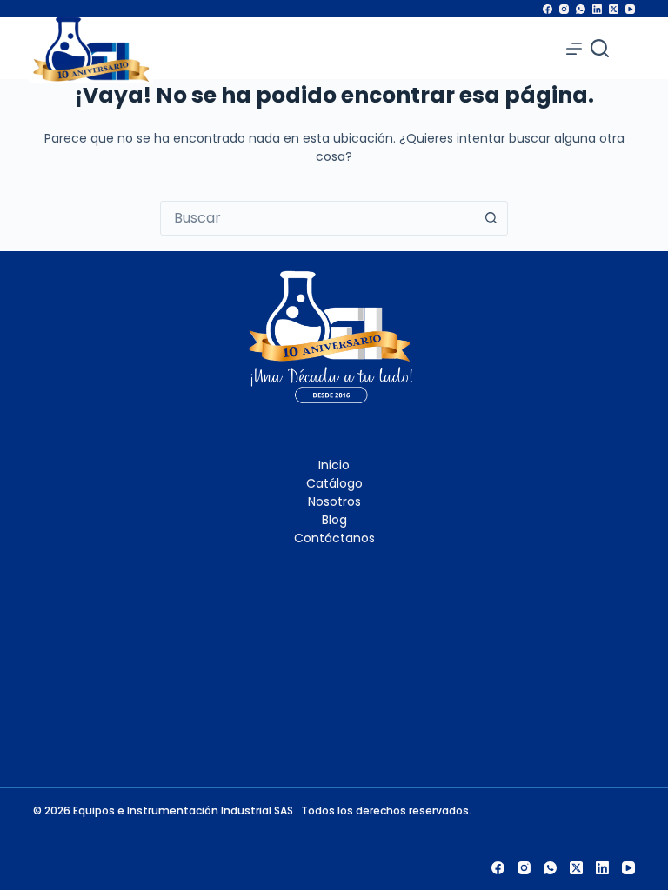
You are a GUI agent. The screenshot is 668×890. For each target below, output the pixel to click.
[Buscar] (600, 48)
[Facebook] (547, 9)
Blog (334, 519)
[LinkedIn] (597, 9)
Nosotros (334, 501)
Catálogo (334, 483)
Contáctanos (334, 538)
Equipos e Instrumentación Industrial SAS (184, 810)
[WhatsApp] (580, 9)
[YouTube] (630, 9)
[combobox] (317, 218)
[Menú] (574, 48)
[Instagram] (564, 9)
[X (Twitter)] (613, 9)
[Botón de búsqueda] (490, 218)
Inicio (334, 465)
